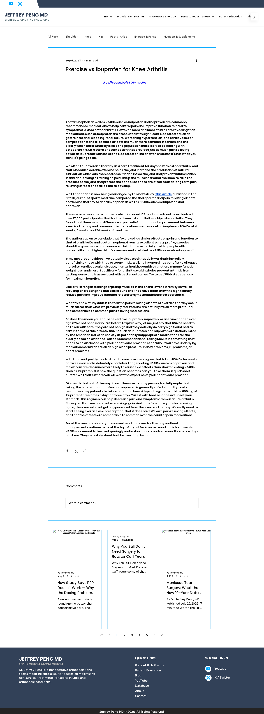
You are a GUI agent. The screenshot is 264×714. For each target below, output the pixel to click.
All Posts (53, 36)
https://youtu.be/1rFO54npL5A (123, 82)
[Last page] (162, 635)
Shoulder (71, 36)
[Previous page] (109, 635)
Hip (100, 36)
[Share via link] (85, 451)
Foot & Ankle (118, 36)
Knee (88, 36)
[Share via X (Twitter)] (76, 451)
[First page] (101, 635)
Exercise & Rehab (145, 36)
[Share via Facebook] (67, 451)
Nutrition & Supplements (179, 36)
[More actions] (196, 60)
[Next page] (154, 635)
